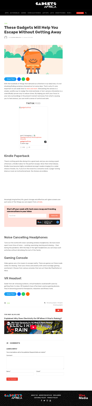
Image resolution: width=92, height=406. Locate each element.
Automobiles (14, 13)
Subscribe (80, 13)
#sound (23, 139)
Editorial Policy (40, 398)
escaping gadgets (52, 302)
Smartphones (60, 13)
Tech (5, 23)
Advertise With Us (45, 395)
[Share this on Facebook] (19, 79)
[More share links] (28, 79)
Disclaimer (57, 395)
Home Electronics (34, 13)
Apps (7, 13)
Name (8, 371)
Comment (9, 355)
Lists (52, 13)
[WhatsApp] (23, 79)
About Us (34, 395)
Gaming (23, 13)
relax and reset (32, 89)
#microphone (36, 137)
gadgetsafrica (25, 141)
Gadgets (60, 302)
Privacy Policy (52, 398)
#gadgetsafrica (26, 137)
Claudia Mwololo (15, 37)
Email (39, 371)
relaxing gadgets (58, 305)
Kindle (40, 202)
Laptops (45, 13)
